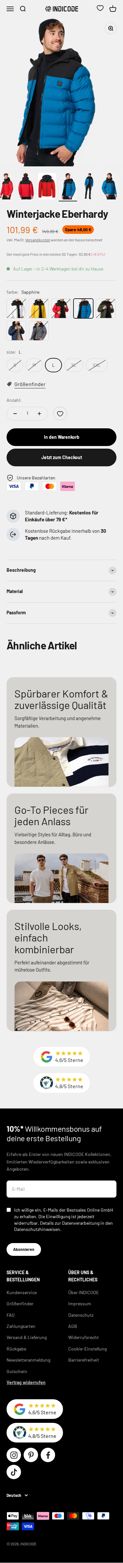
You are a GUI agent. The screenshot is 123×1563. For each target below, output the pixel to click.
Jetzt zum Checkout (61, 457)
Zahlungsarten (21, 1326)
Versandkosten (37, 239)
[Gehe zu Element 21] (110, 187)
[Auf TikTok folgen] (14, 1472)
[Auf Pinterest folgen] (31, 1455)
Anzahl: (14, 400)
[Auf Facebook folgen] (48, 1455)
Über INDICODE (83, 1292)
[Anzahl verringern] (15, 413)
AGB (72, 1326)
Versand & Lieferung (27, 1337)
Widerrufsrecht (83, 1337)
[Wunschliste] (100, 9)
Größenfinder (20, 1303)
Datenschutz (80, 1315)
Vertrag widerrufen (26, 1382)
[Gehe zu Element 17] (26, 187)
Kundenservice (22, 1292)
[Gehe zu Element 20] (89, 187)
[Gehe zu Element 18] (47, 187)
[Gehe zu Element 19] (68, 187)
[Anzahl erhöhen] (39, 413)
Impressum (79, 1303)
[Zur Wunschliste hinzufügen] (60, 413)
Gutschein (17, 1371)
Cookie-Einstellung (87, 1348)
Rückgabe (16, 1348)
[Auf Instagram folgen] (14, 1455)
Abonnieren (23, 1249)
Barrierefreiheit (83, 1360)
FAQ (10, 1315)
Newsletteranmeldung (28, 1360)
